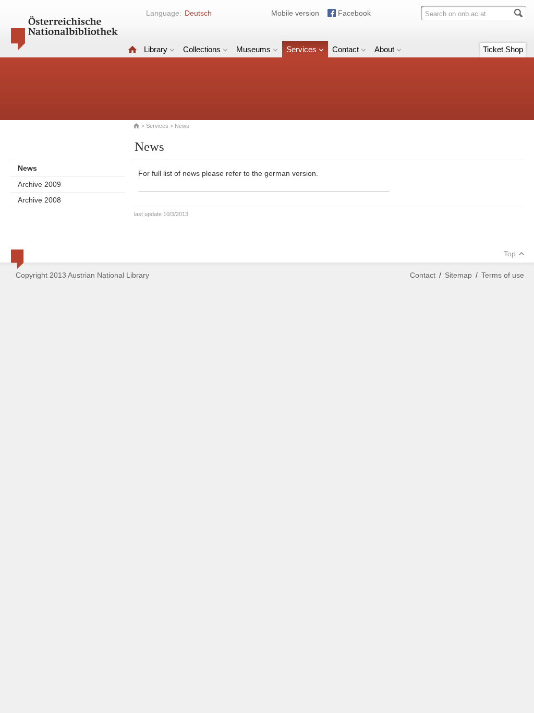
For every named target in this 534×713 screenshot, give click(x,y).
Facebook (354, 13)
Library (155, 49)
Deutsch (198, 13)
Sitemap (458, 275)
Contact (345, 49)
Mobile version (295, 13)
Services (301, 49)
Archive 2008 (39, 200)
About (384, 49)
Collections (202, 49)
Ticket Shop (503, 49)
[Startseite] (132, 49)
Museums (253, 49)
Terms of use (502, 275)
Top (510, 253)
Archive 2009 (39, 184)
